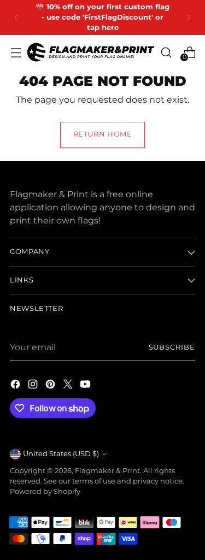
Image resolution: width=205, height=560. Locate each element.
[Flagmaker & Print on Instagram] (33, 386)
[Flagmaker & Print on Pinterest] (51, 386)
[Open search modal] (166, 52)
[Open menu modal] (15, 52)
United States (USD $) (61, 454)
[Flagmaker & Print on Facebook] (16, 386)
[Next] (189, 17)
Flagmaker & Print (107, 471)
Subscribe (172, 347)
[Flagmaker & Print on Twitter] (68, 386)
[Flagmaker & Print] (90, 51)
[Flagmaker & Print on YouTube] (86, 386)
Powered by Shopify (45, 491)
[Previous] (16, 17)
